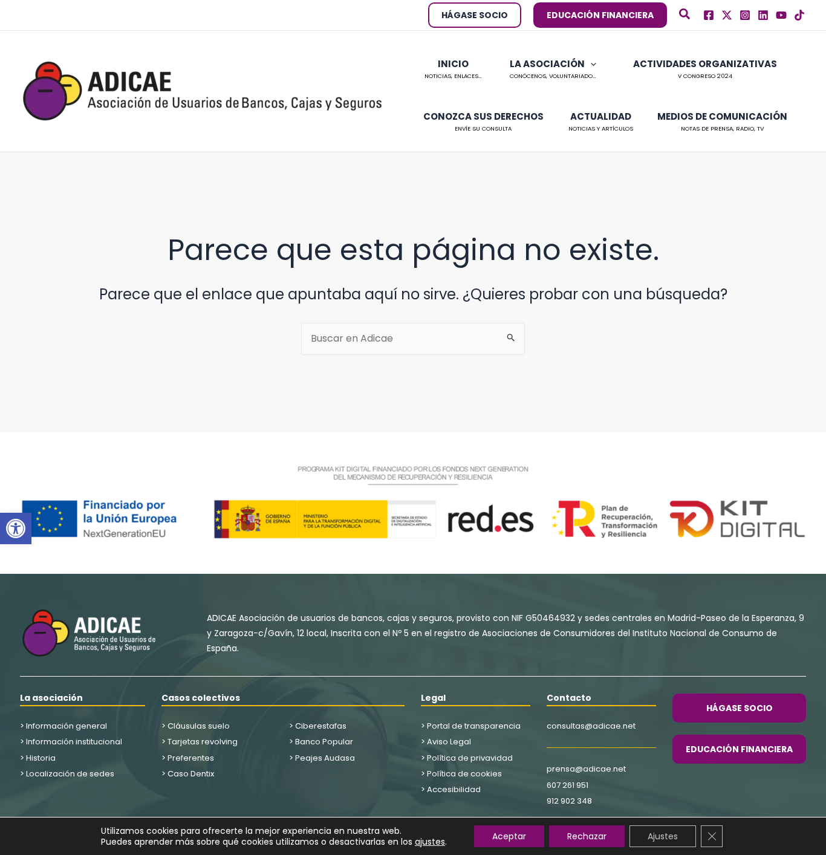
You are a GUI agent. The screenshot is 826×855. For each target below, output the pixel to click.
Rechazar (586, 836)
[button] (15, 528)
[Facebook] (708, 15)
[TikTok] (799, 15)
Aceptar (509, 836)
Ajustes (663, 836)
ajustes (430, 841)
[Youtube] (781, 15)
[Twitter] (726, 15)
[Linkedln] (763, 15)
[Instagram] (745, 15)
